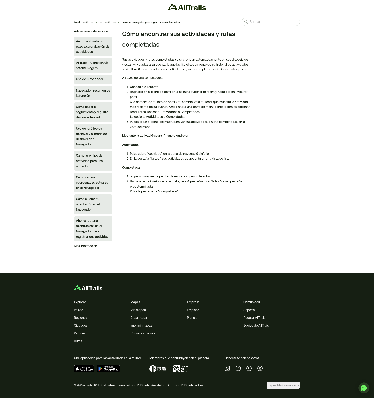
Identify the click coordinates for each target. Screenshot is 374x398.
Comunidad (251, 302)
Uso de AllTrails (107, 22)
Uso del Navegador (89, 79)
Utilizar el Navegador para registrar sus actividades (150, 22)
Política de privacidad (149, 385)
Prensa (192, 318)
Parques (80, 333)
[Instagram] (227, 368)
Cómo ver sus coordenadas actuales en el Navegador (92, 182)
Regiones (80, 318)
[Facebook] (238, 368)
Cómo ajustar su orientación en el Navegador (88, 204)
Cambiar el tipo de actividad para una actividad (89, 161)
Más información (85, 246)
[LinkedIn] (249, 368)
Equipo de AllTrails (256, 325)
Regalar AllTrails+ (255, 318)
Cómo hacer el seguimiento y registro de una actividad (92, 112)
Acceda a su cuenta (144, 87)
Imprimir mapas (141, 325)
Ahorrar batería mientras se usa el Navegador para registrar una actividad (92, 229)
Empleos (193, 310)
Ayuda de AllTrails (84, 22)
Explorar (80, 302)
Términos (171, 385)
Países (78, 310)
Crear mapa (139, 318)
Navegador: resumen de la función (93, 93)
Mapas (135, 302)
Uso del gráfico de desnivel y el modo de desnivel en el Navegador (91, 136)
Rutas (78, 341)
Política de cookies (192, 385)
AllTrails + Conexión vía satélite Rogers (92, 65)
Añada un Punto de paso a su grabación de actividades (92, 46)
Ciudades (80, 325)
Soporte (249, 310)
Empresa (193, 302)
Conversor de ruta (143, 333)
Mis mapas (138, 310)
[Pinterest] (260, 368)
